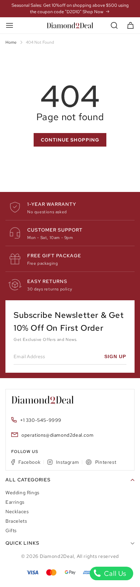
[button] (114, 25)
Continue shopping (70, 140)
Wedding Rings (22, 493)
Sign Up (115, 356)
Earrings (14, 502)
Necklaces (17, 511)
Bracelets (16, 521)
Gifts (11, 530)
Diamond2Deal (57, 556)
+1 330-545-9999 (41, 420)
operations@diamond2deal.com (57, 435)
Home (11, 42)
